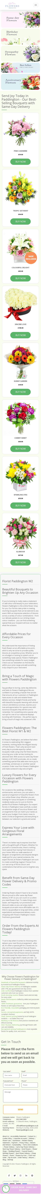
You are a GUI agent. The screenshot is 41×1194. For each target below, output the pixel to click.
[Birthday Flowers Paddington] (20, 37)
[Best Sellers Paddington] (20, 68)
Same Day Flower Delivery (25, 1147)
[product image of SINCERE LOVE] (20, 304)
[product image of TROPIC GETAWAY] (20, 189)
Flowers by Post (21, 1155)
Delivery (31, 1138)
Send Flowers (26, 1149)
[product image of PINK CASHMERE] (20, 130)
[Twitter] (15, 1175)
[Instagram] (20, 1175)
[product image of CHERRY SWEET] (20, 418)
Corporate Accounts (20, 1138)
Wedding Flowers (14, 1151)
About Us (6, 1136)
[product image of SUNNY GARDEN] (20, 361)
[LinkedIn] (26, 1175)
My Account (12, 1158)
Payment (14, 1143)
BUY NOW (20, 161)
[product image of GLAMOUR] (20, 531)
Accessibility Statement (18, 1136)
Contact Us (32, 1136)
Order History (22, 1158)
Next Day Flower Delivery (11, 1149)
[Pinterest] (32, 1175)
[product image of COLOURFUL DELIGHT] (20, 247)
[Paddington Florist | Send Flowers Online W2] (12, 4)
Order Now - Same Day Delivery (24, 1189)
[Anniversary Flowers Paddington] (20, 82)
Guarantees (16, 1141)
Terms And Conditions (30, 1145)
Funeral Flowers (27, 1151)
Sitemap (10, 1160)
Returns (31, 1158)
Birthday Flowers (8, 1153)
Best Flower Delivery (23, 1153)
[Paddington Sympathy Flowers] (20, 54)
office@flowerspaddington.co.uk (27, 1126)
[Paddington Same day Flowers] (20, 20)
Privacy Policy (23, 1143)
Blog (4, 1160)
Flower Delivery (9, 1147)
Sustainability (16, 1145)
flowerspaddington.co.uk (24, 1130)
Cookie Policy (7, 1138)
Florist (12, 1155)
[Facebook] (9, 1175)
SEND (20, 1109)
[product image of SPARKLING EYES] (20, 474)
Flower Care (7, 1141)
